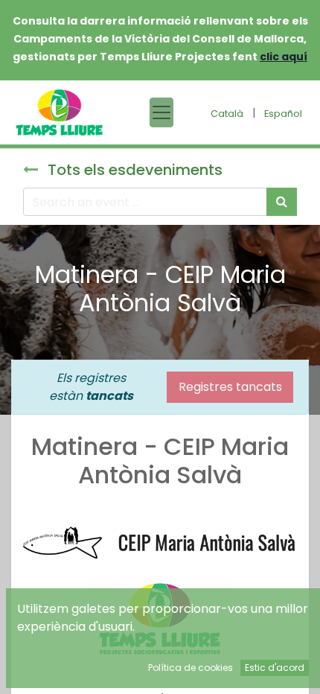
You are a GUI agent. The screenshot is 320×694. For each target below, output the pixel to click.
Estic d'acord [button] (274, 667)
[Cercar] (281, 202)
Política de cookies (190, 667)
